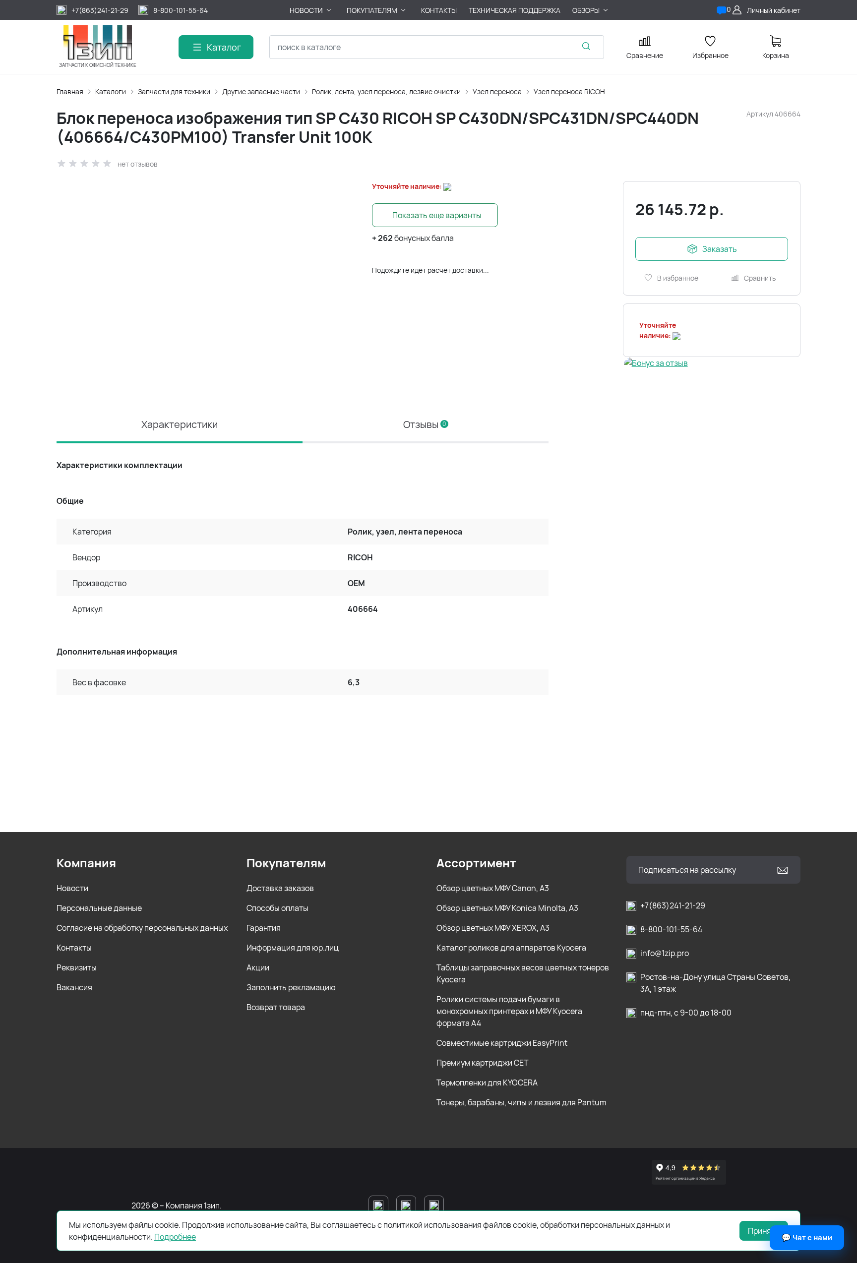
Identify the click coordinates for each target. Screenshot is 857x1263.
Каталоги (110, 91)
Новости (72, 888)
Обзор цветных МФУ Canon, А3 (492, 888)
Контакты (74, 947)
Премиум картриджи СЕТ (482, 1062)
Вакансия (74, 987)
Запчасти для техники (174, 91)
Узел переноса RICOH (569, 91)
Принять (764, 1230)
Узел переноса (497, 91)
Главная (70, 91)
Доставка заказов (280, 888)
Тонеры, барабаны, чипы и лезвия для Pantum (521, 1102)
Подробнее (175, 1236)
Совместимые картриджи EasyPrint (501, 1042)
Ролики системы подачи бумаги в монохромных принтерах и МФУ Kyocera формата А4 (509, 1011)
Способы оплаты (277, 907)
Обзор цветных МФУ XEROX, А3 (493, 927)
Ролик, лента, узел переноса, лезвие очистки (386, 91)
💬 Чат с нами (807, 1237)
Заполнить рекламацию (291, 987)
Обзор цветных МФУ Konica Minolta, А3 (507, 907)
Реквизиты (77, 967)
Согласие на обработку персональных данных (142, 927)
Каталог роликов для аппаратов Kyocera (511, 947)
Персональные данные (99, 907)
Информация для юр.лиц (292, 947)
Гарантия (263, 927)
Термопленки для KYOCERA (487, 1082)
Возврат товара (275, 1007)
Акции (257, 967)
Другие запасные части (261, 91)
